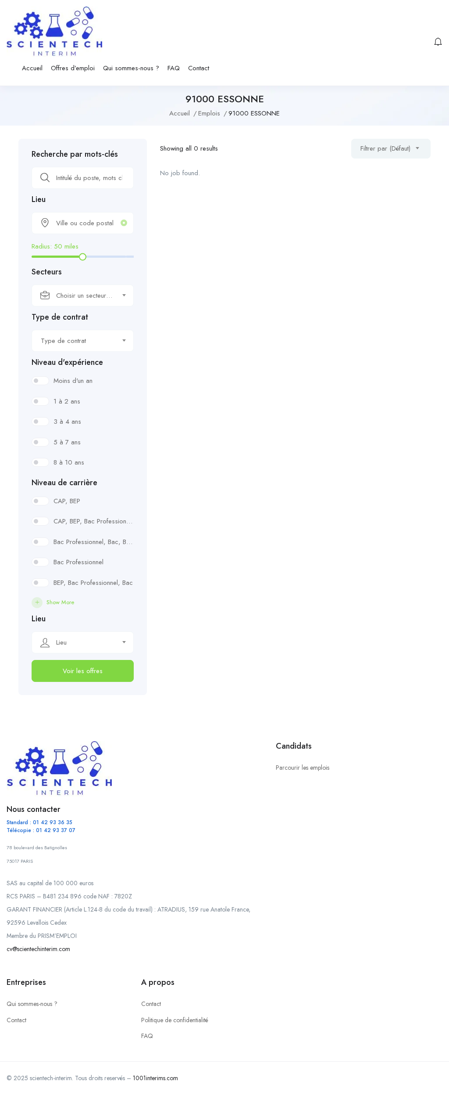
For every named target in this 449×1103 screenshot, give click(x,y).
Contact (198, 68)
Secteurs (47, 272)
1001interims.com (155, 1078)
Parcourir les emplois (302, 767)
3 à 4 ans (67, 421)
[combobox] (83, 295)
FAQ (173, 68)
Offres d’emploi (73, 68)
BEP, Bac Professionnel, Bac (93, 583)
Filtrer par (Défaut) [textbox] (385, 148)
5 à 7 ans (67, 442)
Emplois (209, 113)
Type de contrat (60, 317)
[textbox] (77, 295)
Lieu (39, 199)
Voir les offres (83, 671)
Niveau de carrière (64, 483)
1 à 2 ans (66, 401)
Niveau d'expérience (67, 362)
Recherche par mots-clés (75, 154)
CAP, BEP (66, 501)
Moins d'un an (73, 381)
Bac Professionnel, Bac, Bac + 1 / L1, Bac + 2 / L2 (93, 542)
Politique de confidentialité (174, 1020)
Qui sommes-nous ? (131, 68)
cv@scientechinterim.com (38, 948)
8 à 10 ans (68, 462)
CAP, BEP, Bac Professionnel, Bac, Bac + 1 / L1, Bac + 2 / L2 (93, 521)
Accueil (32, 68)
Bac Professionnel (78, 562)
